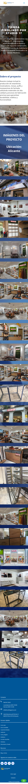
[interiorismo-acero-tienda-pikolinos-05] (14, 258)
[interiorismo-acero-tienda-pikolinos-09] (14, 340)
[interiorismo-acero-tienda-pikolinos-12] (14, 402)
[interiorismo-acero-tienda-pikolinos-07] (14, 299)
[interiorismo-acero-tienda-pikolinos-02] (14, 197)
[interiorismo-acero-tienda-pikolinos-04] (14, 238)
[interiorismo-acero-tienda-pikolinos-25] (14, 668)
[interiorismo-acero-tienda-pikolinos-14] (14, 443)
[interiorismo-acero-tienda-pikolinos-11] (14, 381)
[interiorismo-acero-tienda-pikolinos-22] (14, 607)
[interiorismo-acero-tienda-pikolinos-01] (14, 176)
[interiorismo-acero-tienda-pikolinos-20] (14, 566)
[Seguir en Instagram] (12, 763)
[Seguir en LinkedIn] (2, 763)
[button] (24, 780)
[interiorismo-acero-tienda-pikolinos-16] (14, 484)
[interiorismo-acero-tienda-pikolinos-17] (14, 504)
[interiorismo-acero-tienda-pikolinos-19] (14, 545)
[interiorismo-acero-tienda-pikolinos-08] (14, 320)
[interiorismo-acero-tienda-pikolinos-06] (14, 279)
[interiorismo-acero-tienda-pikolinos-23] (14, 627)
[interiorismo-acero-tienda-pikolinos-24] (14, 648)
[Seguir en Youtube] (5, 763)
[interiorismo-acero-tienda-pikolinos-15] (14, 463)
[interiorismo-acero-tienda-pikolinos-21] (14, 586)
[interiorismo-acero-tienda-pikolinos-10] (14, 361)
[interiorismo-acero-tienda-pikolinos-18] (14, 525)
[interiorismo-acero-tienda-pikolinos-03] (14, 217)
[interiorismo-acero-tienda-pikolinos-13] (14, 422)
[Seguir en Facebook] (9, 763)
